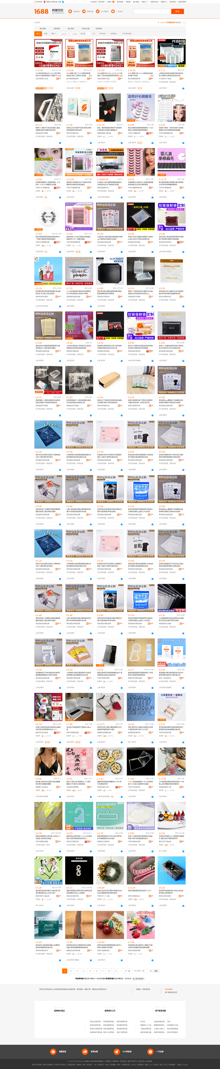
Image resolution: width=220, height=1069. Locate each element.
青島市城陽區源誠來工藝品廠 (73, 733)
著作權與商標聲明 (97, 1061)
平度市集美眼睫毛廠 (73, 242)
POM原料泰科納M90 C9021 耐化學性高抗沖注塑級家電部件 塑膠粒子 (48, 74)
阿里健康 (172, 1065)
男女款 (142, 1022)
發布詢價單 (169, 989)
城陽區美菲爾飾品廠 (104, 733)
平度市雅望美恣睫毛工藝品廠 (135, 841)
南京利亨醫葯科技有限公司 (176, 1032)
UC (151, 1065)
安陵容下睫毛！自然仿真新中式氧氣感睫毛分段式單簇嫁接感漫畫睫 (171, 129)
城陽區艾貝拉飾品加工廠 (43, 787)
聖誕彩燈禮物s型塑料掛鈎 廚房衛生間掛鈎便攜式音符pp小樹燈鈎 (79, 892)
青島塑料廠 (146, 989)
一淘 (94, 1065)
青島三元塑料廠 (108, 1032)
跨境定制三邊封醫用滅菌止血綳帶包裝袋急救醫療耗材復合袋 (48, 946)
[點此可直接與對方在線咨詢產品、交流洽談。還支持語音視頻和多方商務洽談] (183, 88)
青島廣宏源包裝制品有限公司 (135, 242)
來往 (161, 1065)
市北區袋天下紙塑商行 (166, 79)
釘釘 (165, 1065)
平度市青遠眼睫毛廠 (166, 133)
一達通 (178, 1065)
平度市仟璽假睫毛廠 (73, 188)
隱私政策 (123, 1061)
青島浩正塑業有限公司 (73, 841)
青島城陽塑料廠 (108, 1025)
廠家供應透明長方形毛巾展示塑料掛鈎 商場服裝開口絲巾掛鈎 (109, 837)
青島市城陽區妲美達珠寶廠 (104, 950)
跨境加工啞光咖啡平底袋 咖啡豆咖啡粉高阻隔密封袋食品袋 (78, 129)
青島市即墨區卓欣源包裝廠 (73, 133)
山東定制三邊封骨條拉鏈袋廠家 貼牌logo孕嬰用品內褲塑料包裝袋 (109, 238)
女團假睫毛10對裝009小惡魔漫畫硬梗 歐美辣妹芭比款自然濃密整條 (140, 183)
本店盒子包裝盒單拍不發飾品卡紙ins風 (78, 728)
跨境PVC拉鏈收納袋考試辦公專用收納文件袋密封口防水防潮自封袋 (171, 347)
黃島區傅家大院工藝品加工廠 (104, 787)
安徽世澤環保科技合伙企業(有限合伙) (166, 1032)
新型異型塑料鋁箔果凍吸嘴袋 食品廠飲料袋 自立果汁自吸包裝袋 (48, 292)
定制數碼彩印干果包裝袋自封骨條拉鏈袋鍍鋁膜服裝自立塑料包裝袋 (48, 674)
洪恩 (168, 1022)
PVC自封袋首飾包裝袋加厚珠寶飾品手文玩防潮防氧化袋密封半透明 (78, 292)
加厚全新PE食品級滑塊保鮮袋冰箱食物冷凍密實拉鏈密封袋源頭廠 (171, 238)
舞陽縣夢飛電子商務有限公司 (164, 1025)
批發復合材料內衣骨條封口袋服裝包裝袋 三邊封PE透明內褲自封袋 (109, 456)
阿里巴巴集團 (36, 1065)
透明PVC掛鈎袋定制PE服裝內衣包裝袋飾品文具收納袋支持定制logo (140, 292)
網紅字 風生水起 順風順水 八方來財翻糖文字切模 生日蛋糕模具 (78, 783)
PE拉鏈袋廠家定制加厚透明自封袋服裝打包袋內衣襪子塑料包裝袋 (171, 619)
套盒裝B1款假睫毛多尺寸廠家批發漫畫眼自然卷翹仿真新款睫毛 (78, 183)
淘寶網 (78, 1065)
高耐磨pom (83, 82)
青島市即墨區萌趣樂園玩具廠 (135, 950)
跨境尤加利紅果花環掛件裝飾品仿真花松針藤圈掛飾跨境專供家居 (109, 892)
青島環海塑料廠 (122, 1029)
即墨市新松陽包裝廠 (135, 678)
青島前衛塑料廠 (95, 1025)
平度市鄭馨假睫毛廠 (135, 188)
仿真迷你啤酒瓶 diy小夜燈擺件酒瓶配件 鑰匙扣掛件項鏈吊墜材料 (171, 837)
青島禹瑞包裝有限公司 (166, 242)
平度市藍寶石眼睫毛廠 (43, 841)
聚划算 (89, 1065)
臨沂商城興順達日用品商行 (176, 1029)
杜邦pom (100, 82)
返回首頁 (128, 979)
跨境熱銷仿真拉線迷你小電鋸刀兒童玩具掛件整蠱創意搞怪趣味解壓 (140, 946)
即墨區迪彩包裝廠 (42, 133)
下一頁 (127, 971)
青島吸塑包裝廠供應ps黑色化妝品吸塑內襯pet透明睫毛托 (171, 892)
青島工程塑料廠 (122, 1032)
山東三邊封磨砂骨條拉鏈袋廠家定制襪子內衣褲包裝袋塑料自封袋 (78, 510)
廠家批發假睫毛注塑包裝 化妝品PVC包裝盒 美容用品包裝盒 (48, 837)
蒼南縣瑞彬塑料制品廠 (135, 733)
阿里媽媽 (113, 1065)
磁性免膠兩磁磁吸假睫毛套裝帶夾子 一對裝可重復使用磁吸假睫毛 (48, 238)
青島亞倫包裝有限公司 (73, 896)
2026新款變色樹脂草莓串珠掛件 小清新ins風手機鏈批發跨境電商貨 (171, 783)
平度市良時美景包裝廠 (135, 787)
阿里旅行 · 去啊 (103, 1065)
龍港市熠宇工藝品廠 (42, 896)
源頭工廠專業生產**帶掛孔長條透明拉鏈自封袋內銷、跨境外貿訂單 (140, 401)
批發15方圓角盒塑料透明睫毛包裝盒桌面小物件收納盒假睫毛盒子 (140, 837)
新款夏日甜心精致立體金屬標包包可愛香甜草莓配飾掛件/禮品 (109, 728)
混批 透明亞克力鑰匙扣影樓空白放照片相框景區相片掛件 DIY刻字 (140, 728)
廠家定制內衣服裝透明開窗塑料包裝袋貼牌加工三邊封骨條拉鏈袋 (48, 347)
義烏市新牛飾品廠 (165, 841)
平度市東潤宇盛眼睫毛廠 (104, 678)
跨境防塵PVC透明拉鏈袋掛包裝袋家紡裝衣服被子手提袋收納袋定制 (48, 401)
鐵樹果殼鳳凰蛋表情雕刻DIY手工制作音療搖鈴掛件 (109, 783)
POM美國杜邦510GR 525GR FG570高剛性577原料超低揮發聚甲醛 (109, 74)
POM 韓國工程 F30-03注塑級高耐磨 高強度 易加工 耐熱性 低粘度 (78, 74)
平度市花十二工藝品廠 (104, 896)
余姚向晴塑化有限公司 (43, 79)
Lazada (185, 1065)
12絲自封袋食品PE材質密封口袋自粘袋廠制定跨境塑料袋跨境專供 (78, 347)
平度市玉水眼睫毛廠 (42, 188)
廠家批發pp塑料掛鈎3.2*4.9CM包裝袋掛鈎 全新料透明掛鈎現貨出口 (79, 837)
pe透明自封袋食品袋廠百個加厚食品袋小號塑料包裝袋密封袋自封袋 (171, 74)
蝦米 (118, 1065)
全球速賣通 (71, 1065)
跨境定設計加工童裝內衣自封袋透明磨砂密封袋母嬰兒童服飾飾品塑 (171, 292)
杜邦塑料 (107, 82)
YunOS (133, 1065)
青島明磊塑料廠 (122, 1022)
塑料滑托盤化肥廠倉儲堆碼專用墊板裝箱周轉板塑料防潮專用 (109, 292)
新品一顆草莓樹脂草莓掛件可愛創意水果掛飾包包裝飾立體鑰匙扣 (109, 129)
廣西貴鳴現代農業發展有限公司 (151, 1032)
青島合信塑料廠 (95, 1022)
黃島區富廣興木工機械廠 (104, 188)
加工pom (69, 82)
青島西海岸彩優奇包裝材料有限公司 (43, 297)
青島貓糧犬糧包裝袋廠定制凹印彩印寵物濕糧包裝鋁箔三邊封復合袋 (171, 674)
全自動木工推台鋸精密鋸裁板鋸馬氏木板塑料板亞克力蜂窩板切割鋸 (109, 183)
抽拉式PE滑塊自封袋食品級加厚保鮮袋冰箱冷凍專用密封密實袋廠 (140, 347)
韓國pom (76, 82)
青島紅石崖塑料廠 (96, 1029)
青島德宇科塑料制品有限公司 (104, 297)
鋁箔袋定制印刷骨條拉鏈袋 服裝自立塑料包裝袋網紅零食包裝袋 (109, 510)
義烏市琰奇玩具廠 (42, 733)
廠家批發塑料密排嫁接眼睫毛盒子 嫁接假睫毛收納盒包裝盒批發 (109, 674)
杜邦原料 (113, 82)
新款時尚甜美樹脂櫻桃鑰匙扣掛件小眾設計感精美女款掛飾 (109, 946)
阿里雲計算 (125, 1065)
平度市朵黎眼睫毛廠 (42, 242)
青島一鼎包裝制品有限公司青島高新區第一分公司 (166, 678)
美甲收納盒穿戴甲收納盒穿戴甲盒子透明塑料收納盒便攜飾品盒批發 (171, 728)
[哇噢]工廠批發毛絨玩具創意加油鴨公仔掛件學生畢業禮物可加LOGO (48, 728)
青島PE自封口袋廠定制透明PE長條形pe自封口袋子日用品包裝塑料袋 (140, 238)
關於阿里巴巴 (132, 1061)
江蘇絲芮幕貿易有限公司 (148, 1029)
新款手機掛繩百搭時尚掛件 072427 (139, 891)
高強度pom (146, 82)
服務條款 (116, 1061)
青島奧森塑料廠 (108, 1022)
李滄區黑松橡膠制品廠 (73, 787)
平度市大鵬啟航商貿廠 (135, 133)
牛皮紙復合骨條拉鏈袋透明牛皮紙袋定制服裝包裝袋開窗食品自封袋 (78, 674)
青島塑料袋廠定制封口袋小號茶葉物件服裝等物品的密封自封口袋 (109, 347)
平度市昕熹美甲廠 (165, 733)
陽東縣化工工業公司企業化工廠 (151, 1025)
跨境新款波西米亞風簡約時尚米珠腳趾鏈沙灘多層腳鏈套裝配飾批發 (78, 946)
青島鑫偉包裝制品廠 (73, 297)
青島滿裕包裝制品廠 (104, 242)
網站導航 (149, 1061)
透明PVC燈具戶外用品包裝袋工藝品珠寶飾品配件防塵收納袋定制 (48, 129)
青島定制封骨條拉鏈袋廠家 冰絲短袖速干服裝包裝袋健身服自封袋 (140, 456)
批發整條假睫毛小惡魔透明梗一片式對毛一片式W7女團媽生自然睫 (48, 183)
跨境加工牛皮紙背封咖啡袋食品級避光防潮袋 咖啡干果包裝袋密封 (109, 401)
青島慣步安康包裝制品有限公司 (73, 351)
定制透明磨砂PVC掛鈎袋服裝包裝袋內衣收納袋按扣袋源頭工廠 (78, 401)
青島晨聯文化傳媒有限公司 (176, 1025)
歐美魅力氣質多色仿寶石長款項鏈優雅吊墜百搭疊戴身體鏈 (48, 783)
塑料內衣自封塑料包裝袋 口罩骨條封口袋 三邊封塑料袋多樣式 (48, 456)
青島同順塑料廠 (108, 1029)
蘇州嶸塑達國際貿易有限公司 (73, 79)
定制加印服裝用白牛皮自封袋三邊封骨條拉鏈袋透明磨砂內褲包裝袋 (171, 456)
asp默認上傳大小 (159, 1029)
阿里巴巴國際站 (48, 1065)
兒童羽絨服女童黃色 (161, 1022)
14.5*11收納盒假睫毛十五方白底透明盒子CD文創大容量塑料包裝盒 (140, 783)
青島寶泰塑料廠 (122, 1025)
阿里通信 (140, 1065)
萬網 (146, 1065)
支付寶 (155, 1065)
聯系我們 (142, 1061)
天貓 (83, 1065)
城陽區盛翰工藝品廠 (104, 133)
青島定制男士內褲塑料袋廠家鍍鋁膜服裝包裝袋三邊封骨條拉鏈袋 (48, 510)
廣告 (59, 76)
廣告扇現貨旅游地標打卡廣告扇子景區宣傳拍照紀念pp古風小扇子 (48, 892)
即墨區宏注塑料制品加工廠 (104, 841)
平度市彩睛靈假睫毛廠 (166, 188)
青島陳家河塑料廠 (96, 1032)
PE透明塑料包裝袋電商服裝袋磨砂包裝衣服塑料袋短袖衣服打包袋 (78, 456)
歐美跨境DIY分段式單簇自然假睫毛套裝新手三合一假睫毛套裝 (78, 238)
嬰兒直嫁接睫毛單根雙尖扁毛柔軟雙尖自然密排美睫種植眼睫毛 (171, 183)
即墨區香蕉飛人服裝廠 (166, 787)
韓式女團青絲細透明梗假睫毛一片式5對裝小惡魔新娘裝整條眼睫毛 (140, 129)
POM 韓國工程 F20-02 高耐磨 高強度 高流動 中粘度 (140, 74)
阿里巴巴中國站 (60, 1065)
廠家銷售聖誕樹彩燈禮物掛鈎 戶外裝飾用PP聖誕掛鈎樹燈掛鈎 (140, 674)
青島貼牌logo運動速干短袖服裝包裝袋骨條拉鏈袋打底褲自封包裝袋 (171, 401)
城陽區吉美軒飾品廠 (73, 950)
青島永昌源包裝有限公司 (166, 896)
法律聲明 (108, 1061)
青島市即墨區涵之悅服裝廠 (135, 896)
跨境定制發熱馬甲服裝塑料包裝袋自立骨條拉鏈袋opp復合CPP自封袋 (140, 510)
